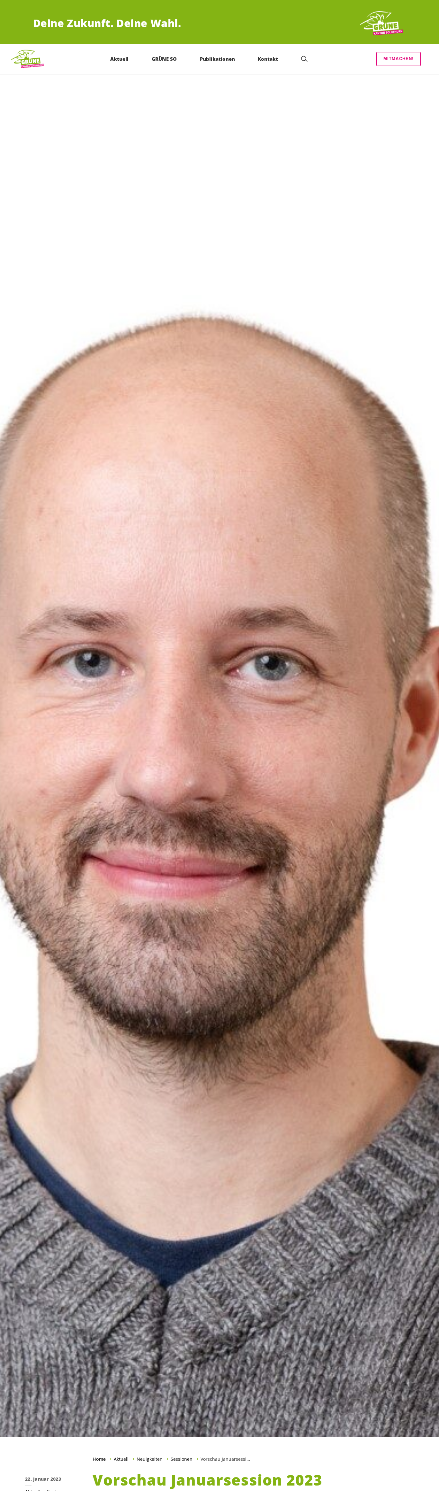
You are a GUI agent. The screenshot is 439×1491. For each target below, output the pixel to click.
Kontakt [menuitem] (268, 59)
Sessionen (182, 1458)
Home (99, 1459)
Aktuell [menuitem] (119, 59)
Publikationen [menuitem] (217, 59)
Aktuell (121, 1458)
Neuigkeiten (150, 1458)
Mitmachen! (398, 58)
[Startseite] (382, 23)
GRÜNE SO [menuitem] (164, 59)
